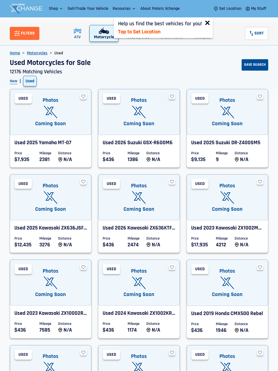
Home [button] (15, 53)
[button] (56, 8)
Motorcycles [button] (37, 53)
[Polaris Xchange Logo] (26, 8)
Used (30, 81)
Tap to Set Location (139, 31)
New (13, 81)
